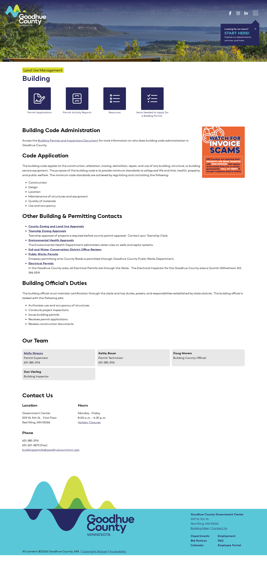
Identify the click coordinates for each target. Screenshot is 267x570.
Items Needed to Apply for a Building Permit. (152, 114)
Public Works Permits (43, 254)
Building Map (200, 528)
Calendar (197, 545)
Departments (200, 536)
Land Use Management (42, 70)
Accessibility (117, 551)
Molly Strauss (33, 353)
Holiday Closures (89, 422)
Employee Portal (229, 545)
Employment (226, 536)
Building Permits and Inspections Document (68, 140)
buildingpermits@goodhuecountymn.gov (50, 449)
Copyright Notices (94, 551)
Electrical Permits (41, 263)
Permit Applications (39, 112)
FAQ (220, 540)
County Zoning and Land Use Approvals (56, 226)
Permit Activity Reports (77, 112)
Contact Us (219, 528)
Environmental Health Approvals (51, 240)
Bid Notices (199, 540)
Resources (115, 112)
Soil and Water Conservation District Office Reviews (65, 249)
